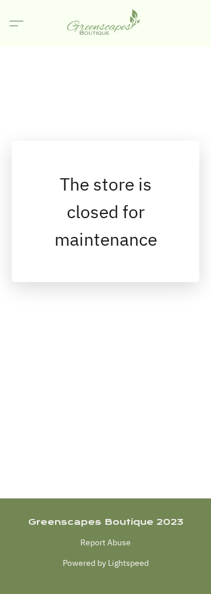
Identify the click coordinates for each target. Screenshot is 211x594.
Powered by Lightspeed (106, 563)
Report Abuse (105, 542)
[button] (105, 23)
